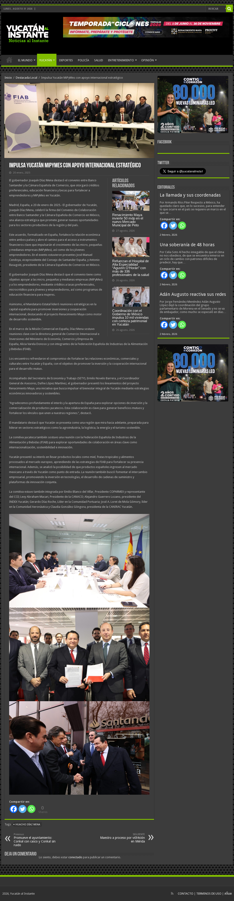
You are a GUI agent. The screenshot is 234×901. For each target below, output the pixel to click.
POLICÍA (83, 60)
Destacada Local (26, 77)
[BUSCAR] (229, 8)
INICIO (9, 59)
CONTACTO (185, 893)
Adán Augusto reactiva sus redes (193, 294)
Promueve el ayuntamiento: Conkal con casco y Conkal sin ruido (35, 840)
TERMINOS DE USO (208, 893)
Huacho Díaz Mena (28, 824)
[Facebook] (14, 809)
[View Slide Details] (192, 105)
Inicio (8, 77)
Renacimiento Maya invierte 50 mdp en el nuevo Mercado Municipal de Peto (127, 220)
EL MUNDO (25, 60)
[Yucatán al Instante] (27, 32)
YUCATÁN (45, 60)
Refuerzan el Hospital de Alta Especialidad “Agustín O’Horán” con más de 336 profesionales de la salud (130, 268)
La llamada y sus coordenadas (190, 195)
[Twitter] (23, 809)
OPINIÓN (147, 60)
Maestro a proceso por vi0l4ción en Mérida (122, 838)
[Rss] (172, 893)
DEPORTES (66, 60)
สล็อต (228, 893)
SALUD (98, 60)
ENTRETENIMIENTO (121, 60)
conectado (75, 857)
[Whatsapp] (31, 809)
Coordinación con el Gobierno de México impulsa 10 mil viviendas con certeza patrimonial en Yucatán (130, 317)
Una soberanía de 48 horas (187, 244)
